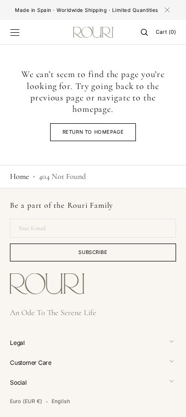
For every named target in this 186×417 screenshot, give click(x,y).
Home (19, 176)
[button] (15, 32)
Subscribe (92, 252)
